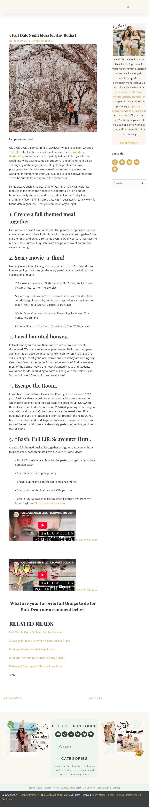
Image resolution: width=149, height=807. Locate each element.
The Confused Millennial (54, 795)
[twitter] (137, 162)
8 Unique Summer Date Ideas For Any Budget (36, 658)
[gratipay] (115, 169)
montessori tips (121, 96)
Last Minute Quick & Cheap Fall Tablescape (35, 632)
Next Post (96, 698)
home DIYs (121, 115)
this (22, 243)
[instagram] (115, 162)
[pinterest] (129, 162)
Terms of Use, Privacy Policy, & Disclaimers (114, 795)
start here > (129, 142)
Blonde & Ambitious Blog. (50, 503)
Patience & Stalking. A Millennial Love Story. (36, 666)
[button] (6, 6)
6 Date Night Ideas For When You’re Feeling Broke (39, 640)
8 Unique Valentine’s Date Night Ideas (32, 649)
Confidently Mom (28, 795)
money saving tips (136, 110)
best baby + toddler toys (128, 92)
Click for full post (86, 540)
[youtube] (122, 162)
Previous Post (12, 698)
